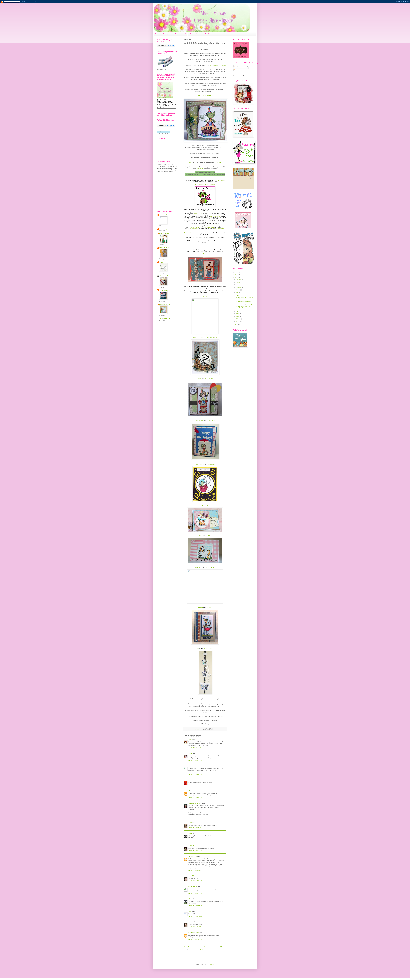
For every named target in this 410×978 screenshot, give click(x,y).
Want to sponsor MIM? (199, 34)
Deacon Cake (209, 378)
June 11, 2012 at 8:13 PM (194, 748)
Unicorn (208, 535)
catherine (190, 766)
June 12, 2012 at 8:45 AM (195, 817)
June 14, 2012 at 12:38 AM (195, 870)
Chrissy (199, 378)
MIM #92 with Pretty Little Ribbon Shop (243, 307)
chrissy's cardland (164, 215)
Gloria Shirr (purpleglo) (194, 803)
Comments (238, 69)
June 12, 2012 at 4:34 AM (195, 774)
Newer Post (187, 946)
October (238, 284)
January (238, 321)
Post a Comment (190, 943)
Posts (236, 66)
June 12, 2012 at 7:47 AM (195, 785)
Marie (219, 162)
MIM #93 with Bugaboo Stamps (244, 304)
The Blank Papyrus (164, 318)
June (237, 295)
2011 (236, 325)
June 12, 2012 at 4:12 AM (195, 760)
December (239, 279)
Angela (190, 833)
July (237, 292)
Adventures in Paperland (166, 276)
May (237, 311)
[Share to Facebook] (210, 729)
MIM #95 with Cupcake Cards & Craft (244, 298)
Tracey (205, 296)
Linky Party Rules (170, 34)
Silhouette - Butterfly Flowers (208, 337)
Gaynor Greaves (192, 886)
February (238, 319)
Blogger (212, 964)
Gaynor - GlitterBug (205, 95)
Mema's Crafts (192, 856)
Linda (190, 899)
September (239, 287)
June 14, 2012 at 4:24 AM (195, 893)
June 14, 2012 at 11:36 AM (195, 905)
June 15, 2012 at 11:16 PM (195, 916)
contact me (200, 169)
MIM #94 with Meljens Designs (244, 301)
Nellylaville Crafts (164, 290)
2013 (236, 274)
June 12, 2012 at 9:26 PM (194, 840)
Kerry (190, 823)
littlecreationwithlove (194, 932)
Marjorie (197, 567)
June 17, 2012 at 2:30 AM (195, 939)
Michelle (200, 607)
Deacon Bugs (211, 420)
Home (157, 34)
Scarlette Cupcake (209, 567)
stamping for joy (163, 229)
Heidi (190, 162)
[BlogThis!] (206, 729)
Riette (190, 739)
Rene (200, 535)
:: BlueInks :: (192, 780)
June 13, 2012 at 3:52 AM (195, 850)
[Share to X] (208, 729)
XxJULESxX (192, 846)
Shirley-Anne (199, 420)
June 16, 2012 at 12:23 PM (195, 927)
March (238, 316)
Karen (197, 648)
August (238, 290)
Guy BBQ (209, 607)
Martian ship (211, 464)
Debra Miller (191, 876)
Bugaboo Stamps (219, 180)
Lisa (194, 337)
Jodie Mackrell (198, 213)
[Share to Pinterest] (212, 729)
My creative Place (164, 248)
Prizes (183, 34)
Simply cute (162, 262)
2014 (236, 272)
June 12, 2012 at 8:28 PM (194, 827)
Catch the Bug (219, 229)
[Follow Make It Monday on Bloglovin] (166, 127)
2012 (236, 277)
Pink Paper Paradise (164, 304)
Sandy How (199, 464)
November (239, 282)
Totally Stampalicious (207, 227)
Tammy (205, 254)
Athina (190, 922)
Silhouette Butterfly (209, 648)
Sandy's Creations (164, 233)
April (237, 313)
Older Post (223, 946)
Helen (190, 911)
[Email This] (204, 729)
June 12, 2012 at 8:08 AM (195, 797)
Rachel (190, 753)
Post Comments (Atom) (197, 950)
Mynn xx (190, 791)
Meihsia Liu (205, 505)
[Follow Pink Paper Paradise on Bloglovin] (166, 46)
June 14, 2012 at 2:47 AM (195, 881)
